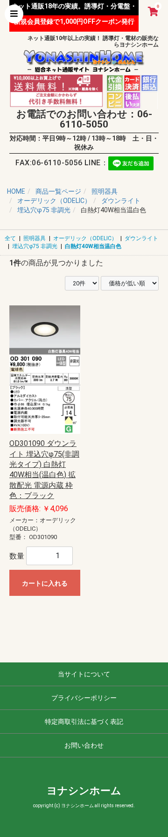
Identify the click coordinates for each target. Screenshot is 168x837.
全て (10, 238)
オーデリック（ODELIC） (85, 238)
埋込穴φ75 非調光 (34, 246)
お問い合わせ (84, 745)
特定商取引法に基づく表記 (84, 721)
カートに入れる (45, 583)
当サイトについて (84, 674)
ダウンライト (141, 238)
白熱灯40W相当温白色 (93, 246)
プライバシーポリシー (84, 698)
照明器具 (34, 238)
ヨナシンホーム (84, 790)
